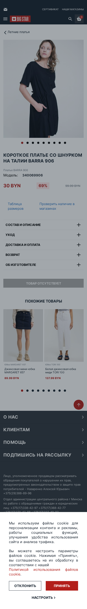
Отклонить (25, 586)
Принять (62, 586)
